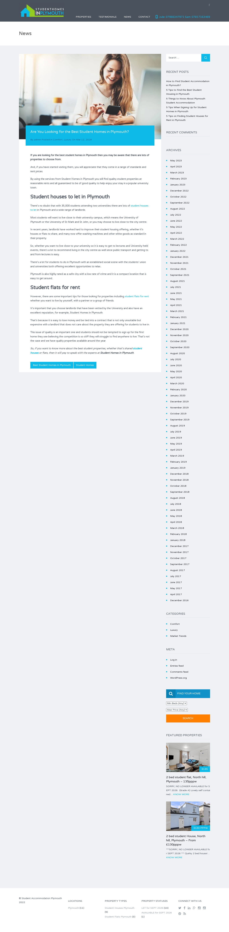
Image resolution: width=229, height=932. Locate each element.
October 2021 (178, 269)
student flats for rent (137, 296)
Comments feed (179, 671)
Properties (83, 16)
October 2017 (178, 558)
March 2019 (177, 455)
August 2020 (177, 353)
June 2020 (176, 365)
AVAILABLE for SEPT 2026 (156, 912)
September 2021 (179, 275)
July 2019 (175, 431)
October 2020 (178, 341)
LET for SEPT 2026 (152, 908)
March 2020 (177, 383)
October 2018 (178, 485)
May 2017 (176, 588)
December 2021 (179, 257)
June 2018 (176, 510)
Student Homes (85, 365)
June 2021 (176, 293)
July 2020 (175, 359)
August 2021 (177, 281)
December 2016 (179, 600)
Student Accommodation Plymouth (42, 898)
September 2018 (179, 492)
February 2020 (178, 389)
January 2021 (177, 323)
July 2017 (175, 576)
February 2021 (178, 317)
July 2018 (175, 504)
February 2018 (178, 534)
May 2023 (176, 160)
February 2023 (178, 178)
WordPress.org (178, 677)
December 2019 (179, 401)
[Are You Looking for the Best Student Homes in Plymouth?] (90, 96)
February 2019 (178, 461)
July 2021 (175, 287)
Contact (144, 16)
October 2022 (178, 196)
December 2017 (179, 546)
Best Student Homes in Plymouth (52, 365)
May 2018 (176, 516)
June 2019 (176, 437)
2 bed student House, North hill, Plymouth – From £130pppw (185, 840)
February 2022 (178, 245)
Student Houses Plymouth (119, 908)
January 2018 (177, 540)
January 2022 (177, 251)
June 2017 (176, 582)
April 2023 (176, 166)
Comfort (58, 139)
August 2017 (177, 570)
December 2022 (179, 190)
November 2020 (179, 335)
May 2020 (176, 371)
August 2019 (177, 425)
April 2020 (176, 377)
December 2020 (179, 329)
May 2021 (176, 299)
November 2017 (179, 552)
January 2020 (177, 395)
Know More (181, 794)
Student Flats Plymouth (118, 916)
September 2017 (179, 564)
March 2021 (177, 311)
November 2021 (179, 263)
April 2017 (176, 594)
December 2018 (179, 473)
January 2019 (177, 467)
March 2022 (177, 238)
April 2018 (176, 522)
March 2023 (177, 172)
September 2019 (179, 419)
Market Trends (178, 636)
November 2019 (179, 407)
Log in (173, 659)
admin (37, 139)
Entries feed (177, 665)
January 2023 (177, 184)
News (127, 16)
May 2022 (176, 226)
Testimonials (108, 16)
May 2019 (176, 443)
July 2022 (175, 214)
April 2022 (176, 232)
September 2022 (179, 202)
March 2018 (177, 528)
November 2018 (179, 479)
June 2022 (176, 220)
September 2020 (179, 347)
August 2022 (177, 208)
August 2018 (177, 498)
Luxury (67, 139)
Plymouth (73, 908)
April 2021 (176, 305)
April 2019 (176, 449)
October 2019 (178, 413)
